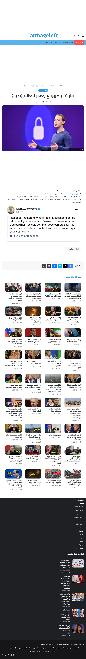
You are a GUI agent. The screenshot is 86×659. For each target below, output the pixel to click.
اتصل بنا (15, 648)
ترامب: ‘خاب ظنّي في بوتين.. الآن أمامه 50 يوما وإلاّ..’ (74, 437)
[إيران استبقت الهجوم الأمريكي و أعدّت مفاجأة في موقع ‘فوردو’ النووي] (53, 450)
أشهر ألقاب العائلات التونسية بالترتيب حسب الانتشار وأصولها (64, 615)
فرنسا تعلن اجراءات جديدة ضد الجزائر (55, 410)
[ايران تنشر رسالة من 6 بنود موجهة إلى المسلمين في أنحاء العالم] (13, 287)
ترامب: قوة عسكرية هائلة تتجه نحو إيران (54, 340)
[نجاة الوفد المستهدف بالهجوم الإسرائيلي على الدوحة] (33, 378)
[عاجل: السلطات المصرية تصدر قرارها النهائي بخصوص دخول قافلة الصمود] (13, 474)
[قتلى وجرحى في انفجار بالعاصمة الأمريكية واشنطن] (33, 428)
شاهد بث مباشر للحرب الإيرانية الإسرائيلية (34, 481)
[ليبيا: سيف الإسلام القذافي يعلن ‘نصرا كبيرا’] (13, 378)
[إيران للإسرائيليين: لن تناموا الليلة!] (13, 311)
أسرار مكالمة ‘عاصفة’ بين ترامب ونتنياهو (74, 386)
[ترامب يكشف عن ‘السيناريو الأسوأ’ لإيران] (53, 311)
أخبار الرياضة (78, 514)
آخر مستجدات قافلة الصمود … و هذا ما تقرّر (53, 481)
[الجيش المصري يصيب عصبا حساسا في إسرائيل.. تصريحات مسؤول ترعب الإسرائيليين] (72, 402)
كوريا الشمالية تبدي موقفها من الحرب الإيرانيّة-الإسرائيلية (15, 458)
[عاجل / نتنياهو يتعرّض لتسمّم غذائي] (33, 402)
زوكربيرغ (75, 194)
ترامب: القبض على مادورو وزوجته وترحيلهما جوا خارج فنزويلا (74, 364)
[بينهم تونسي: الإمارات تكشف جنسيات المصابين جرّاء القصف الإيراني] (72, 287)
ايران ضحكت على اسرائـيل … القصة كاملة (33, 457)
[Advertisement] (43, 15)
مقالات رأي (79, 548)
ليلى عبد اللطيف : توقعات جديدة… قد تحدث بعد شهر (64, 629)
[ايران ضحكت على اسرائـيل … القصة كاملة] (33, 450)
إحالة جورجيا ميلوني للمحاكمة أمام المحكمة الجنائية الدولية (13, 363)
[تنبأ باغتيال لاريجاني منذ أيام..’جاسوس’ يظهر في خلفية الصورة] (33, 287)
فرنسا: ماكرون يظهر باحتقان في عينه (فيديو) (33, 340)
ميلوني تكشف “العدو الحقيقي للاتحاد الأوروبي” (54, 363)
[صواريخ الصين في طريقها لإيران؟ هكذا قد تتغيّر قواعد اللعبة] (72, 474)
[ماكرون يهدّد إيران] (53, 428)
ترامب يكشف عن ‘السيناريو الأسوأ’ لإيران (53, 318)
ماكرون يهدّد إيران (55, 435)
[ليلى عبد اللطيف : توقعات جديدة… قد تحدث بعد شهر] (78, 628)
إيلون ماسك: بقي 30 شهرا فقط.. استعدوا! (74, 340)
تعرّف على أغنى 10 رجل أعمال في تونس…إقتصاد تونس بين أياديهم (65, 599)
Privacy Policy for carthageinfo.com (42, 651)
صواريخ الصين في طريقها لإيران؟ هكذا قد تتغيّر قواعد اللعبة (73, 482)
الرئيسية (57, 85)
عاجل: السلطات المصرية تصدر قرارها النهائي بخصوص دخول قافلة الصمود (14, 483)
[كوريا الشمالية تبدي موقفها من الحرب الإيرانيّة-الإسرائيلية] (13, 450)
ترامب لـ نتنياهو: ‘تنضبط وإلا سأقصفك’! (33, 362)
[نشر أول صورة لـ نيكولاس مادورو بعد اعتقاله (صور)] (13, 332)
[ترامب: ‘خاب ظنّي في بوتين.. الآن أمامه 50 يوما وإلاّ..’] (72, 428)
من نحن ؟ (9, 648)
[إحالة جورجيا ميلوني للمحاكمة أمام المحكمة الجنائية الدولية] (13, 354)
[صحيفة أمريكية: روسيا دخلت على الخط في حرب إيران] (72, 311)
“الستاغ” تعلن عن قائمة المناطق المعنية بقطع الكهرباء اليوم (55, 42)
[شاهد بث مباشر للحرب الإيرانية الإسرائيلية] (33, 474)
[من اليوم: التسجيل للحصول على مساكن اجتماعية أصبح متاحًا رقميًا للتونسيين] (78, 579)
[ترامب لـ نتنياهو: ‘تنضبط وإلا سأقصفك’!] (33, 354)
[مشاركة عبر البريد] (49, 266)
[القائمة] (83, 36)
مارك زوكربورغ (72, 249)
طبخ (81, 534)
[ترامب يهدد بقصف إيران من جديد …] (13, 428)
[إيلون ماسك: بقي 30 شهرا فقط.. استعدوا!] (72, 332)
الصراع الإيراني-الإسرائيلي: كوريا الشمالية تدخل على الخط (72, 458)
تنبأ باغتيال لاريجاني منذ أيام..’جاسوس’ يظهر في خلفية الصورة (33, 296)
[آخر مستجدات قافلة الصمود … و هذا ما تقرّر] (53, 474)
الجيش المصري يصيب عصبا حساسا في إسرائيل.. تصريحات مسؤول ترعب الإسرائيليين (74, 413)
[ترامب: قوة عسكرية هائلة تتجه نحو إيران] (53, 332)
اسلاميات (80, 527)
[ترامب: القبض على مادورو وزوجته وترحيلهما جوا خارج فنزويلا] (72, 354)
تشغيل (81, 531)
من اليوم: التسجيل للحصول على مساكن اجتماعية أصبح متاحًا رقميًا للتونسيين (64, 582)
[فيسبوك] (70, 266)
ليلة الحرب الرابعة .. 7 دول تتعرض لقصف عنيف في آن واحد (33, 319)
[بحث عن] (79, 36)
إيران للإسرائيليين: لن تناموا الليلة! (15, 318)
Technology (79, 510)
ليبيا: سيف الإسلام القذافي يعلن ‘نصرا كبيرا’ (13, 386)
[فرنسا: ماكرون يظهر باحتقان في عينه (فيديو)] (33, 332)
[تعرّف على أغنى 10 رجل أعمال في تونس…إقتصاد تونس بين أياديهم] (78, 597)
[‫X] (65, 266)
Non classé (79, 507)
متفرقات (80, 545)
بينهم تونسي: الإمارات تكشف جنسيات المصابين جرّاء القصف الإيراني (72, 296)
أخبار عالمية (50, 85)
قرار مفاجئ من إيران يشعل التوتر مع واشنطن (53, 295)
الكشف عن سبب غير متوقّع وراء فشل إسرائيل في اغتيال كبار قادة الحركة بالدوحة (53, 388)
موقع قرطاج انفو (46, 644)
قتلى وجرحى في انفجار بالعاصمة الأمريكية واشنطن (33, 437)
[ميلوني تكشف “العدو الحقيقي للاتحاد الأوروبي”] (53, 354)
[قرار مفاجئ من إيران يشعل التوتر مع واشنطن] (53, 287)
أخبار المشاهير (78, 517)
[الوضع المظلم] (75, 36)
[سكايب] (60, 266)
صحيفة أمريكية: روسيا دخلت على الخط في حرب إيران (73, 319)
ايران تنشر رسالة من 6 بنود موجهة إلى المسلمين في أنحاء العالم (15, 297)
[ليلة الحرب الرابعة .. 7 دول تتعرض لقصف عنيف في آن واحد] (33, 311)
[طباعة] (44, 266)
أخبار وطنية (79, 524)
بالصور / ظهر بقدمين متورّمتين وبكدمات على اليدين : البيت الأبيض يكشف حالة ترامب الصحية (14, 413)
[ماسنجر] (54, 266)
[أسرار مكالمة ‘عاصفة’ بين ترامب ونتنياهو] (72, 378)
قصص (81, 541)
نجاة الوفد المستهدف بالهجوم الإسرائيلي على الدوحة (33, 387)
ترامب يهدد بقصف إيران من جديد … (14, 436)
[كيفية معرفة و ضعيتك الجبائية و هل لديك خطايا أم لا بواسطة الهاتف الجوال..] (78, 563)
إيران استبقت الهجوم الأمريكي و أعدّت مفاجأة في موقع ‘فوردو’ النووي (53, 460)
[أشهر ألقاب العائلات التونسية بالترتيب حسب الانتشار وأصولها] (78, 613)
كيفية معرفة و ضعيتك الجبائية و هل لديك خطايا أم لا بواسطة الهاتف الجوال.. (64, 565)
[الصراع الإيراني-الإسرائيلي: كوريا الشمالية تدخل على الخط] (72, 450)
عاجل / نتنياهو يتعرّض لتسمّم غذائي (34, 410)
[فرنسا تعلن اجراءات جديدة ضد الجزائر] (53, 402)
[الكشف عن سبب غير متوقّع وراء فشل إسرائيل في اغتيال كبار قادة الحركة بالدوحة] (53, 378)
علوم (81, 538)
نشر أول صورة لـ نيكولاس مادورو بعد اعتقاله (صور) (15, 341)
